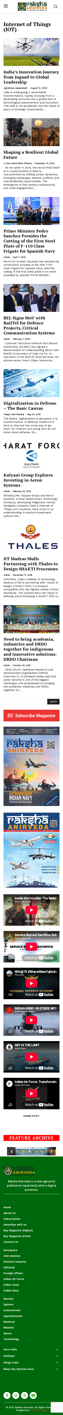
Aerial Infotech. (38, 1410)
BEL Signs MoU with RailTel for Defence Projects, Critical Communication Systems (29, 325)
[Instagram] (15, 1395)
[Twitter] (24, 1395)
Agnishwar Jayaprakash (15, 88)
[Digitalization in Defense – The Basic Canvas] (31, 383)
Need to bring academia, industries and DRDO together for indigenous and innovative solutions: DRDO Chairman (30, 649)
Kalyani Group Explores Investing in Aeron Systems (28, 480)
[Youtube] (33, 1395)
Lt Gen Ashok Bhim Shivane (18, 163)
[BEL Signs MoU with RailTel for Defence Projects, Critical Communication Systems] (31, 298)
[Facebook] (7, 1395)
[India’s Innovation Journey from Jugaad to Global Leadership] (31, 52)
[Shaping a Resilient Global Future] (31, 132)
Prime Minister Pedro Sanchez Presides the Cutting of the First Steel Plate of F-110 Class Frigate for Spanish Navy (29, 241)
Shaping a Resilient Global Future (31, 154)
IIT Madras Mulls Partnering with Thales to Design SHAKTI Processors (31, 564)
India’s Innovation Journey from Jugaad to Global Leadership (31, 77)
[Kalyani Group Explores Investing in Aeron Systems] (31, 455)
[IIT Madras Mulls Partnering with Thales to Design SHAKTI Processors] (31, 539)
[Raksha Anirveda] (32, 6)
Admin (7, 257)
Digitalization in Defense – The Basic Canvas (30, 405)
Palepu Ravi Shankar (14, 414)
